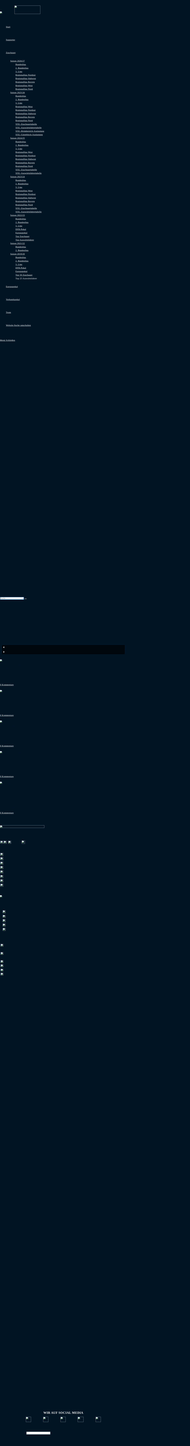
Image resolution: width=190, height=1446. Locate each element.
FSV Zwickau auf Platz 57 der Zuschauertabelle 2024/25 (32, 704)
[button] (63, 647)
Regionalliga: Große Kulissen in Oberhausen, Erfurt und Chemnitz (38, 765)
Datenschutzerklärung (68, 1429)
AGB (82, 1429)
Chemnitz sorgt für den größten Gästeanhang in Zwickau (32, 735)
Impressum (51, 1429)
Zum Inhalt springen (9, 2)
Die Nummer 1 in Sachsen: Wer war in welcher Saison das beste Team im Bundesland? (39, 797)
